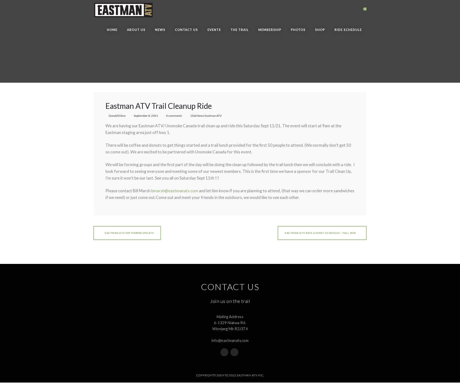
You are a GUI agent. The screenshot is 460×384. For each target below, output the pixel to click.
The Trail (239, 30)
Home (112, 30)
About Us (136, 30)
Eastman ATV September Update (129, 232)
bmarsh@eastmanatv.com (174, 190)
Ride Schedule (348, 30)
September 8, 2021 (146, 115)
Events (214, 30)
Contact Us (186, 30)
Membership (269, 30)
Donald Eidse (117, 115)
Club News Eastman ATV (206, 115)
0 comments (174, 115)
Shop (320, 30)
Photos (298, 30)
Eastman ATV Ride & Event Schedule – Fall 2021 (320, 232)
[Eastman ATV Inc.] (123, 10)
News (160, 30)
